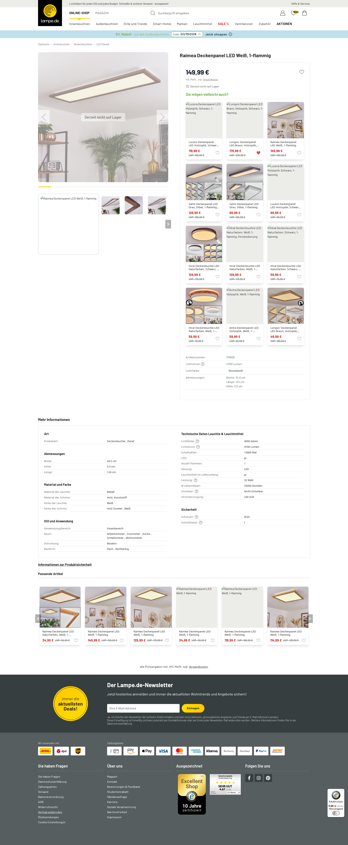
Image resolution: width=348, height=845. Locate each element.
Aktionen (284, 24)
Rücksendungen (48, 817)
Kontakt (112, 781)
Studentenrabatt (118, 791)
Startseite (43, 44)
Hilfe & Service (300, 3)
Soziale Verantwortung (121, 807)
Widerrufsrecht (48, 807)
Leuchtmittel (202, 24)
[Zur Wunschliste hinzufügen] (302, 72)
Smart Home (162, 24)
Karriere (112, 802)
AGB (41, 802)
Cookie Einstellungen (51, 822)
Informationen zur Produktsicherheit (65, 565)
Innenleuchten (79, 24)
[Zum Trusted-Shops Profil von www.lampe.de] (208, 794)
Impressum (114, 817)
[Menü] (342, 791)
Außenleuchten (107, 24)
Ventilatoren (244, 24)
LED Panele (102, 44)
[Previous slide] (38, 224)
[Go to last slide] (38, 618)
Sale (223, 24)
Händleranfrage (117, 796)
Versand (43, 791)
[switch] (336, 813)
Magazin (102, 13)
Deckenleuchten (83, 44)
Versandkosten (210, 79)
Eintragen (193, 708)
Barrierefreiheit (117, 812)
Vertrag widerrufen (50, 812)
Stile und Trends (135, 24)
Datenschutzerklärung (119, 723)
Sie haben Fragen (49, 776)
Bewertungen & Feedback (123, 786)
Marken (182, 24)
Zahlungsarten (47, 786)
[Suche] (153, 13)
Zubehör (265, 24)
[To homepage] (50, 13)
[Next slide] (168, 224)
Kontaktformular (177, 720)
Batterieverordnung (51, 796)
